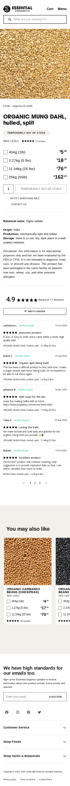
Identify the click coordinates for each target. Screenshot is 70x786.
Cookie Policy (45, 779)
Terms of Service (27, 779)
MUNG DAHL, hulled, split (16, 474)
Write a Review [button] (36, 311)
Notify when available (25, 198)
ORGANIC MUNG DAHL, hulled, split (21, 345)
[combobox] (35, 19)
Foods (6, 106)
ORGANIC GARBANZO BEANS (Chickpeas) (23, 591)
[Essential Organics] (17, 9)
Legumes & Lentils (22, 106)
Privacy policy (9, 779)
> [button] (46, 483)
